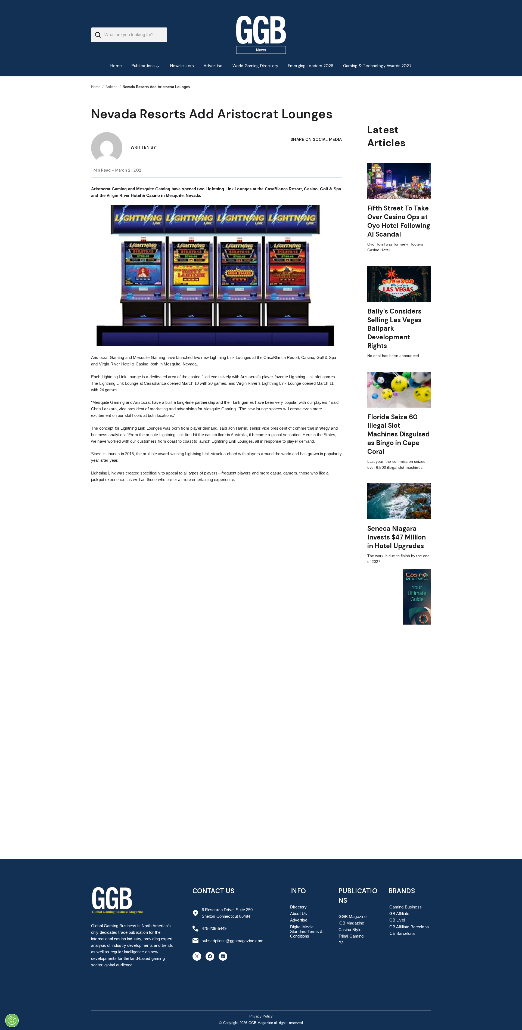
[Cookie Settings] (12, 1020)
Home (96, 87)
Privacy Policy (261, 1016)
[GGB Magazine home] (261, 35)
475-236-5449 (214, 928)
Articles (111, 87)
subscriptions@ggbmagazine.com (232, 940)
